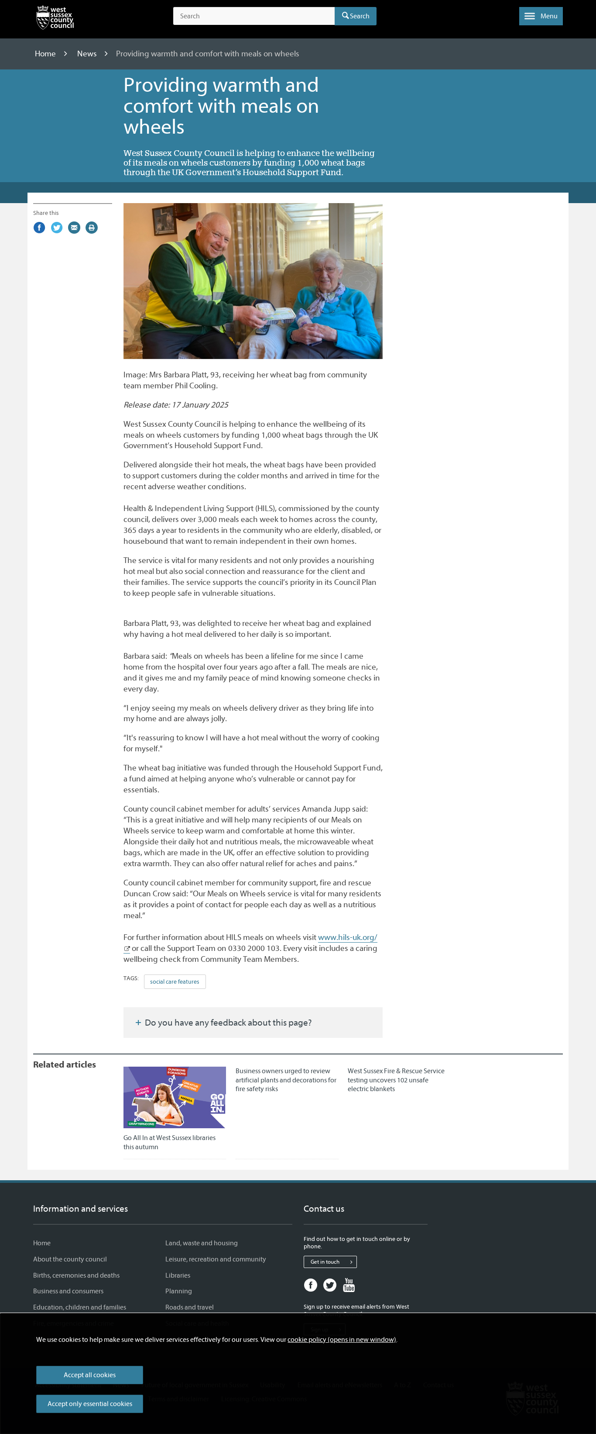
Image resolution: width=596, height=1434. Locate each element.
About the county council (70, 1259)
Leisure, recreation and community (215, 1259)
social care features (174, 981)
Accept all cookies (90, 1375)
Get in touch (325, 1261)
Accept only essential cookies (90, 1404)
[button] (541, 16)
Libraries (177, 1275)
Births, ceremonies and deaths (76, 1275)
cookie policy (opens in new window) (342, 1340)
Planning (178, 1291)
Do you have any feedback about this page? (227, 1022)
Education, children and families (79, 1307)
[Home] (55, 19)
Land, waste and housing (201, 1243)
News (88, 54)
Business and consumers (68, 1291)
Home (46, 54)
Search (360, 16)
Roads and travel (189, 1307)
